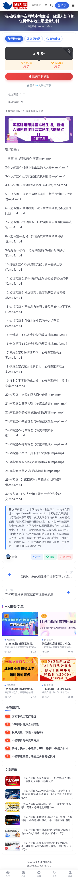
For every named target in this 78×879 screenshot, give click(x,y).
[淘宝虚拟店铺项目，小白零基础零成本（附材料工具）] (58, 624)
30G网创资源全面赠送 (25, 724)
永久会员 (59, 63)
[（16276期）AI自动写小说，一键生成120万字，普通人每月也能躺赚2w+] (12, 807)
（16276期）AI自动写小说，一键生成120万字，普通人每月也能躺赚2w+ (46, 805)
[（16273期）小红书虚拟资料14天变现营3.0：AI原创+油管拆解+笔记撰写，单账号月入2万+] (12, 846)
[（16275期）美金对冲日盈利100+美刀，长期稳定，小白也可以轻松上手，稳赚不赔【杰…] (12, 820)
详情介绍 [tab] (16, 38)
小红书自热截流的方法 (25, 740)
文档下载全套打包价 (24, 716)
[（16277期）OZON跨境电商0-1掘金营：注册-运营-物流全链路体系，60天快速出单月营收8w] (12, 794)
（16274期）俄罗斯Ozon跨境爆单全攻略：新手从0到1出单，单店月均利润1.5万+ (46, 831)
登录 (63, 5)
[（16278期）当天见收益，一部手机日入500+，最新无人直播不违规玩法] (12, 781)
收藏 (52, 556)
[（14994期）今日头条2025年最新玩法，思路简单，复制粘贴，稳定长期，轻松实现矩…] (58, 669)
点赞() (67, 556)
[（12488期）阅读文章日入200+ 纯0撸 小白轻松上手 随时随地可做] (20, 669)
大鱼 (14, 556)
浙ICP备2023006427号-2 (39, 865)
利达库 (48, 862)
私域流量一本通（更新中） (28, 732)
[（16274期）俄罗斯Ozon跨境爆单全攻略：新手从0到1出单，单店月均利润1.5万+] (12, 833)
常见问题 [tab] (35, 38)
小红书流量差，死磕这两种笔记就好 (33, 756)
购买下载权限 (40, 76)
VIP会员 (28, 63)
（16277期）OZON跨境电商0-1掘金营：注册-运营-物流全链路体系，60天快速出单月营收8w (46, 794)
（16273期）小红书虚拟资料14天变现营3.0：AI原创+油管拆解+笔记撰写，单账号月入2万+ (46, 846)
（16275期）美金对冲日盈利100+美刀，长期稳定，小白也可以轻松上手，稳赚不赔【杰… (47, 818)
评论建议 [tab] (55, 38)
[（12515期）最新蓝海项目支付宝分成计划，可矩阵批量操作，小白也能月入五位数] (20, 624)
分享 (38, 556)
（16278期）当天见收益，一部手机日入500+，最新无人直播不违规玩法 (46, 779)
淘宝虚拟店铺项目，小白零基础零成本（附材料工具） (57, 645)
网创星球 (32, 26)
